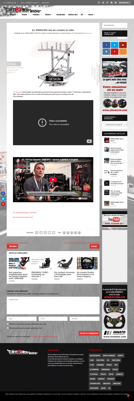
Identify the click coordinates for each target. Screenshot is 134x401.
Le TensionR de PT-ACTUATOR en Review (116, 182)
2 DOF (35, 33)
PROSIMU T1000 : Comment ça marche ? (40, 274)
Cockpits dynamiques (52, 33)
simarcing (119, 374)
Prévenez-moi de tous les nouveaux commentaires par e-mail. (27, 324)
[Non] (131, 396)
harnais (109, 365)
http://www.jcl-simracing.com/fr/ (23, 217)
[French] (106, 38)
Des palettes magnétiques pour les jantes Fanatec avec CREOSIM (18, 275)
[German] (110, 38)
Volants (24, 15)
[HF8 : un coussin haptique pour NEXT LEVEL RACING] (106, 192)
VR (82, 15)
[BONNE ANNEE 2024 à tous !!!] (106, 140)
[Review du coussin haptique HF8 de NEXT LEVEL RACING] (106, 149)
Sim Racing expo (95, 383)
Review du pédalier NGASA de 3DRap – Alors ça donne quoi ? (116, 161)
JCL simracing (94, 369)
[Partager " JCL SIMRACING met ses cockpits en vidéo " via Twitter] (41, 233)
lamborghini (105, 369)
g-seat (92, 365)
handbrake (100, 365)
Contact (45, 3)
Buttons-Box (73, 15)
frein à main (116, 360)
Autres (90, 15)
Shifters (48, 15)
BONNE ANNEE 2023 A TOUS (117, 203)
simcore (92, 379)
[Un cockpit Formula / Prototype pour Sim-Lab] (64, 263)
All (6, 15)
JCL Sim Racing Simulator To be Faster (24, 212)
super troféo (94, 388)
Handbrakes (60, 15)
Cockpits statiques (65, 33)
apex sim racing (95, 356)
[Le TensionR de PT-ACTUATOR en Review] (106, 183)
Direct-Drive (100, 360)
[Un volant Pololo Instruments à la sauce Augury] (87, 263)
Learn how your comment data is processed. (44, 337)
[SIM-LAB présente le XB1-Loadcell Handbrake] (106, 172)
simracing (101, 379)
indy (116, 365)
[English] (103, 38)
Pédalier (103, 374)
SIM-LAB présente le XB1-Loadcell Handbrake (116, 172)
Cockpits (13, 15)
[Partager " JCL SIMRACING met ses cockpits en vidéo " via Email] (49, 233)
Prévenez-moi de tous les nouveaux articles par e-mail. (25, 328)
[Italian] (113, 38)
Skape (22, 33)
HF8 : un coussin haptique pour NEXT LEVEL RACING (116, 193)
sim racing (110, 379)
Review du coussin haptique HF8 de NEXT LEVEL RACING (117, 150)
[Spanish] (116, 38)
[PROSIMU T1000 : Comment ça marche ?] (42, 263)
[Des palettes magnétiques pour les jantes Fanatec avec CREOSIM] (19, 263)
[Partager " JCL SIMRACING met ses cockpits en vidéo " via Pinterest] (45, 233)
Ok (68, 397)
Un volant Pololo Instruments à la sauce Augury (85, 274)
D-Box (92, 360)
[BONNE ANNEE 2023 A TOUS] (106, 203)
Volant (103, 388)
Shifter (111, 374)
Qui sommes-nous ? (30, 3)
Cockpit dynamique (109, 356)
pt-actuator (94, 374)
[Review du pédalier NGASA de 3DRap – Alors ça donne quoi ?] (106, 160)
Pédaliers (36, 15)
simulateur (106, 383)
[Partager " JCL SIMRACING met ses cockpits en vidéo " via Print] (54, 233)
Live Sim (115, 369)
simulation (116, 383)
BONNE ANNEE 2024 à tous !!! (117, 140)
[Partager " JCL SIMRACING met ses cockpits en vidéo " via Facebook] (37, 233)
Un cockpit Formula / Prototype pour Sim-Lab (64, 274)
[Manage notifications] (128, 395)
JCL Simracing (76, 33)
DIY (108, 360)
